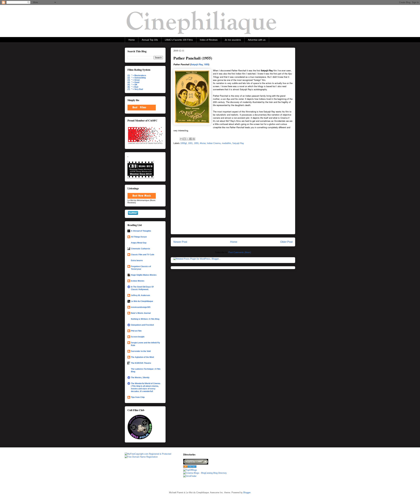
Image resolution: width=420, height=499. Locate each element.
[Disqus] (233, 190)
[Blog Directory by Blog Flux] (189, 467)
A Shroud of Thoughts (141, 231)
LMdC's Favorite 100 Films (179, 39)
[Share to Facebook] (190, 139)
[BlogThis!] (184, 139)
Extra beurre (137, 260)
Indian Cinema (213, 143)
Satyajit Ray (197, 64)
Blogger (246, 492)
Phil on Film (136, 331)
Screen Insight (137, 337)
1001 (190, 143)
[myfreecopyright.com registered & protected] (148, 454)
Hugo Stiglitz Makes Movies (144, 275)
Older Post (286, 241)
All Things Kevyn (139, 237)
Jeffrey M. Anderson (140, 295)
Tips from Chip (138, 397)
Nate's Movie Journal (141, 313)
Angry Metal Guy (139, 243)
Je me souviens (233, 39)
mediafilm (226, 143)
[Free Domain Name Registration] (141, 457)
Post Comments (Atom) (239, 252)
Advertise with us (256, 39)
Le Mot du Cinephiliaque (142, 301)
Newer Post (180, 241)
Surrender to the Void (141, 351)
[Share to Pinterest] (193, 139)
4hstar (203, 143)
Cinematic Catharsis (140, 249)
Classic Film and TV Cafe (142, 254)
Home (131, 39)
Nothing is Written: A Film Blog (145, 319)
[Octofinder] (189, 476)
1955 (206, 64)
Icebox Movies (137, 281)
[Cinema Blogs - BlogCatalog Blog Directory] (205, 473)
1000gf (183, 143)
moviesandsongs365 (140, 307)
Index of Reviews (209, 39)
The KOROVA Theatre (141, 363)
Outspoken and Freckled (142, 325)
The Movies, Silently (140, 377)
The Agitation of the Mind (142, 357)
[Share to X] (187, 139)
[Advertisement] (258, 468)
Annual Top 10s (150, 39)
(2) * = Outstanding (136, 78)
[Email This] (181, 139)
